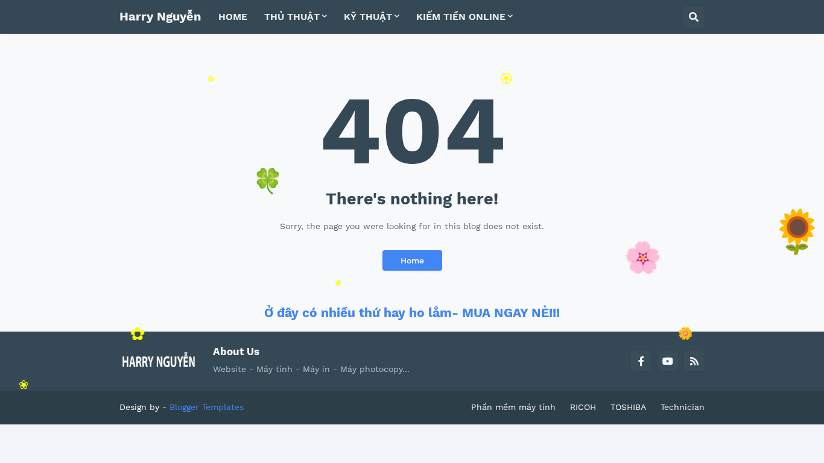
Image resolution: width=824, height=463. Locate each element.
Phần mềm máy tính (513, 407)
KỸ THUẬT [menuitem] (368, 16)
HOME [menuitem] (232, 16)
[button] (694, 17)
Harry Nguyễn (160, 16)
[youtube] (668, 361)
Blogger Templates (207, 407)
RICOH (583, 407)
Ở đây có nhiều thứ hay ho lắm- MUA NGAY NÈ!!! (412, 312)
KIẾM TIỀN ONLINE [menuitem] (460, 16)
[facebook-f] (641, 361)
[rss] (694, 361)
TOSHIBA (628, 407)
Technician (683, 407)
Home (412, 260)
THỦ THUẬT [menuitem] (292, 16)
